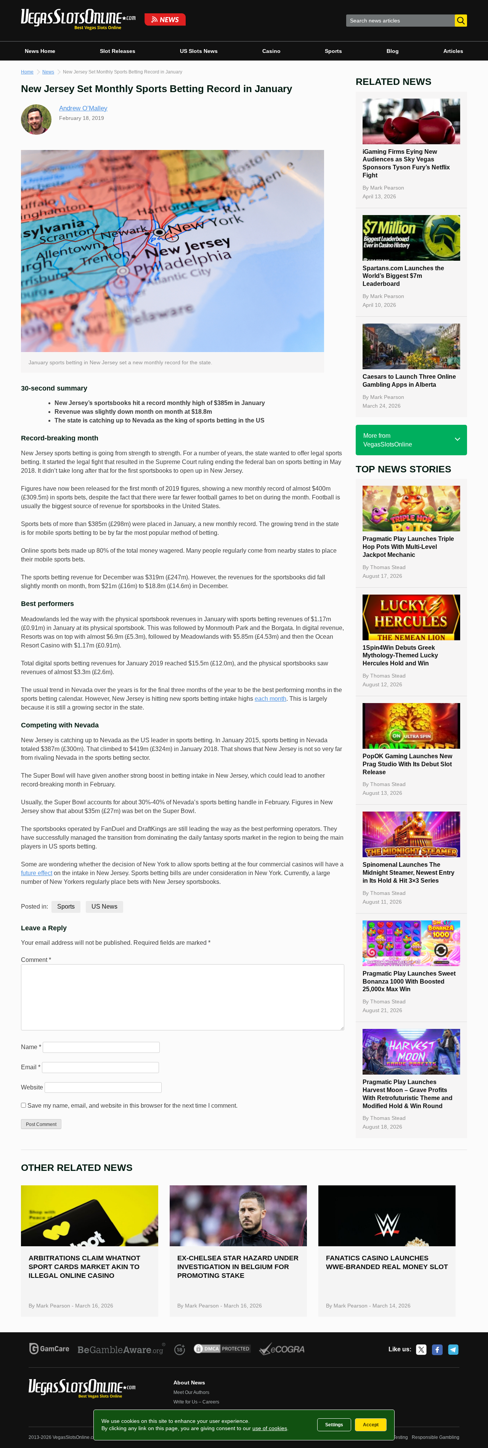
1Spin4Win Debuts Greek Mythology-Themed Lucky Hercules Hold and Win (400, 655)
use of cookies (269, 1428)
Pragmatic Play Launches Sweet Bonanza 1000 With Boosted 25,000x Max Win (409, 981)
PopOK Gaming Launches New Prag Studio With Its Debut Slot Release (407, 764)
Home (27, 72)
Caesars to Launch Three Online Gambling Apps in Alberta (409, 380)
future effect (36, 873)
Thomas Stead (388, 567)
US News (104, 906)
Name (31, 1047)
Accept (371, 1424)
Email (30, 1067)
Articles (453, 51)
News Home (40, 51)
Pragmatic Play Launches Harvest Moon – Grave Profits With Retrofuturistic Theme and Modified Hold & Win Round (408, 1094)
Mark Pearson (387, 188)
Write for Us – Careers (196, 1402)
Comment (36, 960)
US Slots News (199, 51)
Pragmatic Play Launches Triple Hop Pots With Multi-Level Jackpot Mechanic (408, 547)
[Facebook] (437, 1350)
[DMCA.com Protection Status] (222, 1350)
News (48, 72)
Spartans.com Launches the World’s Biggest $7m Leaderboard (403, 276)
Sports (333, 51)
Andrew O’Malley (83, 108)
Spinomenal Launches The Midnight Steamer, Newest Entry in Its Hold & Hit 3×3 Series (408, 872)
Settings (334, 1424)
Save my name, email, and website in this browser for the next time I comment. (132, 1105)
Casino (271, 51)
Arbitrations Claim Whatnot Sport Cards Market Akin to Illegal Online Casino (84, 1266)
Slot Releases (117, 51)
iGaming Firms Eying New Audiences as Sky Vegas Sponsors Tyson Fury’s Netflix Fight (406, 163)
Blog (393, 51)
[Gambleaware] (122, 1350)
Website (32, 1087)
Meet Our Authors (191, 1392)
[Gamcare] (49, 1350)
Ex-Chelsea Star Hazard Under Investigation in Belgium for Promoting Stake (238, 1266)
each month (270, 698)
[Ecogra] (282, 1350)
